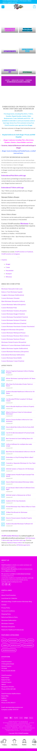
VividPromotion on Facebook (24, 251)
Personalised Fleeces (11, 729)
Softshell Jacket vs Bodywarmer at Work (18, 495)
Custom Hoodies (29, 728)
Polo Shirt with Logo (19, 540)
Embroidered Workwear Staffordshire (13, 355)
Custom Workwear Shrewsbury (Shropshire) (15, 351)
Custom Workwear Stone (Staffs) (11, 358)
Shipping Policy (6, 614)
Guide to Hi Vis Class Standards (16, 501)
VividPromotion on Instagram (10, 254)
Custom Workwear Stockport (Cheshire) (13, 320)
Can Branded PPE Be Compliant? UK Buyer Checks (19, 400)
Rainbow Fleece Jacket (10, 722)
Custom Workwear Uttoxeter (10, 298)
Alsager (8, 264)
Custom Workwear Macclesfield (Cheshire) (14, 317)
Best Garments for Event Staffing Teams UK (19, 438)
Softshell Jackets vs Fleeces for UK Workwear (20, 469)
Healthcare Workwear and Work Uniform (18, 725)
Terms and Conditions (8, 611)
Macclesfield (9, 270)
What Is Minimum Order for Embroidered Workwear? (19, 413)
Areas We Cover (18, 80)
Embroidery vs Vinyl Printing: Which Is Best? (19, 457)
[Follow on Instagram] (6, 584)
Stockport (9, 273)
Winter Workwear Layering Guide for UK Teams (20, 378)
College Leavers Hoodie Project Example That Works (20, 475)
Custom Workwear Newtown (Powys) (13, 339)
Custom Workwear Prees (9, 307)
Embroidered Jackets (13, 730)
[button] (3, 6)
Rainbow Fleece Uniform (15, 542)
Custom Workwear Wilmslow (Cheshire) (13, 323)
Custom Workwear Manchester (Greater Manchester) (18, 326)
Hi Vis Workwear (26, 730)
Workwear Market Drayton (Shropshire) (13, 342)
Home (7, 80)
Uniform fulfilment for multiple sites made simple (19, 445)
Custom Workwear (11, 726)
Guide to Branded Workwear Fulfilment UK (19, 523)
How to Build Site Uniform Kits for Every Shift (20, 427)
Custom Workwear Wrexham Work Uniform (15, 336)
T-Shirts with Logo (7, 540)
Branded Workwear (25, 726)
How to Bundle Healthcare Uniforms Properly (20, 406)
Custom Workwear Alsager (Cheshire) (13, 314)
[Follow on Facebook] (3, 584)
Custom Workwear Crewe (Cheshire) (12, 361)
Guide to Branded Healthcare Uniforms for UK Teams (20, 392)
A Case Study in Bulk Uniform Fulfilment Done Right (20, 488)
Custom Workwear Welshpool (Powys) (13, 333)
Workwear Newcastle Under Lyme (11, 289)
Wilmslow (9, 277)
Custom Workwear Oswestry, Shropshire (14, 311)
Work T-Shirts (6, 728)
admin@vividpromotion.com (14, 707)
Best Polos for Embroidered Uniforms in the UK (20, 451)
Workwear (24, 223)
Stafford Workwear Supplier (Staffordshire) (14, 348)
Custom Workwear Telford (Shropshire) (13, 304)
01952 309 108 (10, 689)
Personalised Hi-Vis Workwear (18, 721)
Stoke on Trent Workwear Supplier (12, 292)
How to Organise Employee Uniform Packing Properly (19, 371)
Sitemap (31, 722)
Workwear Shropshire (8, 626)
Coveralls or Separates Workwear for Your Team (20, 463)
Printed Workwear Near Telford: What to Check (20, 506)
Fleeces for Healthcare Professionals (12, 630)
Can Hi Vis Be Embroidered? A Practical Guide (20, 433)
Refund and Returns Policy (9, 617)
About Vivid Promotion (8, 595)
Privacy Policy (5, 608)
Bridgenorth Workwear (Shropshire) (12, 329)
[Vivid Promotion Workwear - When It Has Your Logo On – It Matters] (18, 7)
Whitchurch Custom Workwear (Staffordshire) (15, 345)
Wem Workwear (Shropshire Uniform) (13, 301)
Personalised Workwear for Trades (18, 724)
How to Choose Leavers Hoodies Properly (19, 518)
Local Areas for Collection (9, 598)
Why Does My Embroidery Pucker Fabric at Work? (19, 385)
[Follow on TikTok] (9, 584)
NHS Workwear (30, 538)
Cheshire (4, 260)
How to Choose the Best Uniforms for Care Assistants (19, 420)
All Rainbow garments (23, 545)
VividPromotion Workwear (10, 536)
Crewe (8, 267)
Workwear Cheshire (7, 623)
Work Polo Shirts (17, 728)
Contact (3, 604)
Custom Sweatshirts (25, 729)
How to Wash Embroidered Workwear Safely (19, 482)
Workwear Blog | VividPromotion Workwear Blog (16, 601)
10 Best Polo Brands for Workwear (16, 512)
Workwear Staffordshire (8, 620)
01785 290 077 (10, 702)
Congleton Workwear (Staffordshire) (12, 295)
